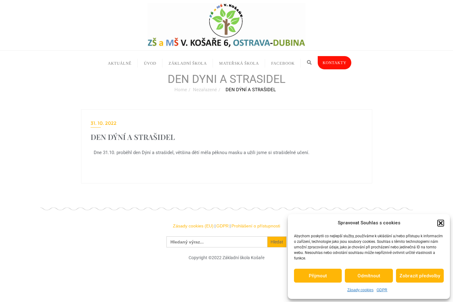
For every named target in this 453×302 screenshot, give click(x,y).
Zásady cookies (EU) (193, 225)
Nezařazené (205, 89)
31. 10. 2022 (103, 123)
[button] (441, 223)
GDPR (382, 290)
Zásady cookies (360, 290)
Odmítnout (368, 276)
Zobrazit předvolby (419, 276)
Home (180, 89)
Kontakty (334, 62)
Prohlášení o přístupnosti (255, 225)
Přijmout (318, 276)
